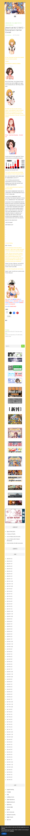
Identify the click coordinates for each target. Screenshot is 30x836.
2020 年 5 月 (9, 629)
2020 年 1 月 (9, 639)
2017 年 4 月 (9, 721)
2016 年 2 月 (9, 757)
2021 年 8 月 (9, 591)
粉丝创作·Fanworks (11, 814)
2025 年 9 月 (9, 558)
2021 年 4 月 (9, 601)
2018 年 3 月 (9, 694)
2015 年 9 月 (9, 769)
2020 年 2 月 (9, 636)
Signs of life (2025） (11, 531)
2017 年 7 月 (9, 714)
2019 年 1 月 (9, 669)
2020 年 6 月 (9, 626)
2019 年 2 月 (9, 666)
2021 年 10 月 (10, 586)
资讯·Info (9, 819)
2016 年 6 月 (9, 747)
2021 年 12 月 (10, 581)
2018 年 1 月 (9, 699)
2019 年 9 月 (9, 649)
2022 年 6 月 (9, 566)
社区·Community (10, 812)
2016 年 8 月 (9, 742)
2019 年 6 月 (9, 656)
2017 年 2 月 (9, 726)
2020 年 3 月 (9, 634)
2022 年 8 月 (9, 561)
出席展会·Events (10, 797)
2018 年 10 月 (10, 676)
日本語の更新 (10, 807)
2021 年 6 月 (9, 596)
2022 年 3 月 (9, 573)
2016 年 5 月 (9, 749)
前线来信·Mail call (10, 23)
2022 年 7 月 (9, 563)
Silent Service (9, 25)
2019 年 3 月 (9, 664)
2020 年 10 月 (10, 616)
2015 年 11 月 (10, 764)
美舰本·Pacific (18, 23)
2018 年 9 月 (9, 679)
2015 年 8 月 (9, 772)
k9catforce (8, 35)
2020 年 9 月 (9, 618)
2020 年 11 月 (10, 613)
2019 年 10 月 (10, 646)
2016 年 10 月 (10, 736)
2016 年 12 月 (10, 732)
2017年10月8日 (16, 35)
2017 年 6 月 (9, 716)
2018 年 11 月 (10, 674)
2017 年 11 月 (10, 704)
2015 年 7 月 (9, 774)
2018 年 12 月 (10, 671)
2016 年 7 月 (9, 744)
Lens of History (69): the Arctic (13, 536)
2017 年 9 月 (9, 709)
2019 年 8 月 (9, 651)
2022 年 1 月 (9, 578)
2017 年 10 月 (10, 706)
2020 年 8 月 (9, 621)
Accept (4, 833)
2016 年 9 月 (9, 739)
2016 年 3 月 (9, 754)
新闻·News (9, 804)
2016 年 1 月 (9, 759)
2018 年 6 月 (9, 686)
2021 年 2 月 (9, 606)
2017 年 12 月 (10, 701)
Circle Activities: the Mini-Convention (15, 543)
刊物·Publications (11, 799)
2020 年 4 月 (9, 631)
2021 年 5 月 (9, 598)
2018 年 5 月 (9, 689)
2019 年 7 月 (9, 654)
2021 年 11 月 (10, 583)
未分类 (8, 809)
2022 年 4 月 (9, 571)
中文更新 (9, 792)
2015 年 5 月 (9, 779)
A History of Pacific (11, 534)
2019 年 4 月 (9, 661)
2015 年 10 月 (10, 767)
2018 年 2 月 (9, 696)
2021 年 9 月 (9, 588)
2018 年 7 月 (9, 684)
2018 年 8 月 (9, 681)
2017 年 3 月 (9, 724)
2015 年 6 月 (9, 777)
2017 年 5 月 (9, 719)
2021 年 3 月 (9, 603)
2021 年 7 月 (9, 593)
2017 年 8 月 (9, 711)
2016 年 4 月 (9, 752)
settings (12, 831)
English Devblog (10, 789)
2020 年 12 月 (10, 611)
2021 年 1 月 (9, 608)
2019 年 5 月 (9, 659)
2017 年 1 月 (9, 729)
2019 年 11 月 (10, 644)
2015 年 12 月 (10, 762)
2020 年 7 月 (9, 624)
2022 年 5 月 (9, 568)
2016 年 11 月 (10, 734)
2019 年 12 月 (10, 641)
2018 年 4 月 (9, 691)
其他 (8, 794)
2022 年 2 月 (9, 576)
